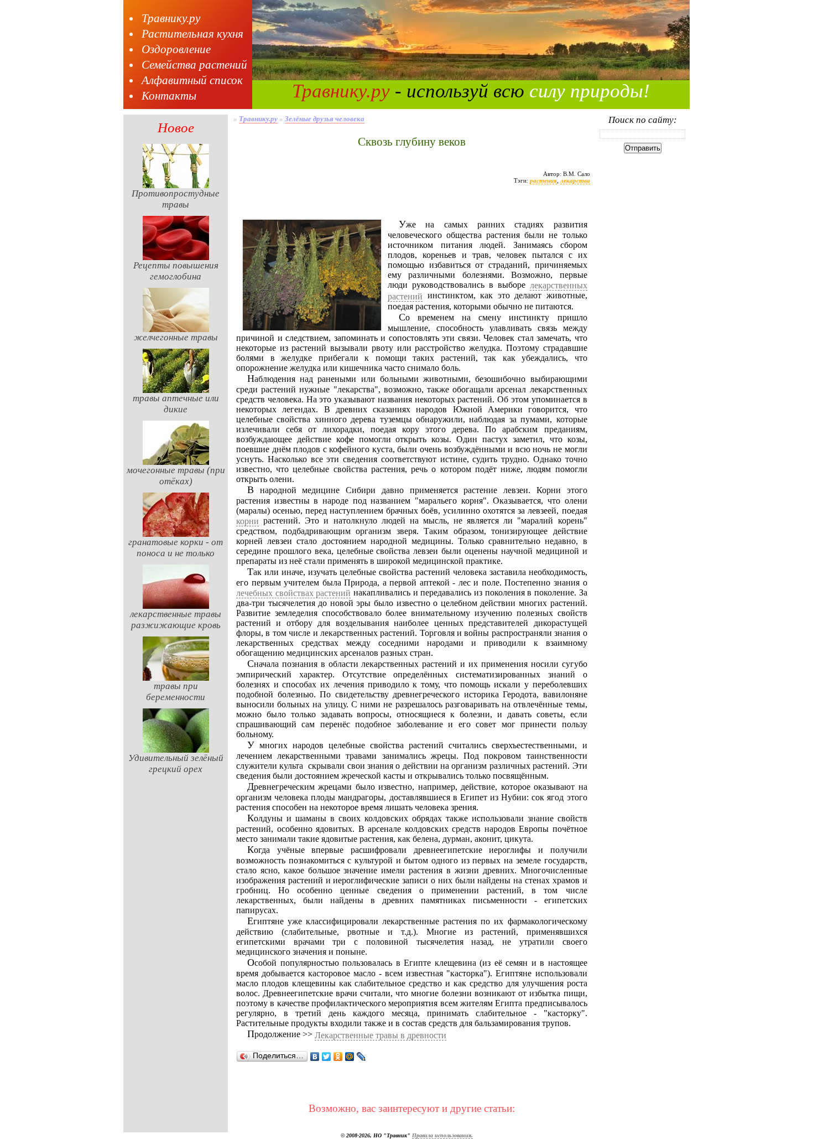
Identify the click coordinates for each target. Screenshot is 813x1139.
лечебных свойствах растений (293, 593)
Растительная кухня (192, 33)
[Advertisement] (411, 206)
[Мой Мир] (350, 1056)
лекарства (575, 180)
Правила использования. (442, 1135)
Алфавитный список (192, 80)
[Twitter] (326, 1056)
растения (543, 180)
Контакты (169, 95)
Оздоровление (176, 49)
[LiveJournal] (361, 1056)
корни (247, 521)
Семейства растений (194, 64)
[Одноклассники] (338, 1056)
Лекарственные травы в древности (380, 1035)
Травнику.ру (171, 18)
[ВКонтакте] (315, 1056)
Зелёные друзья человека (324, 119)
